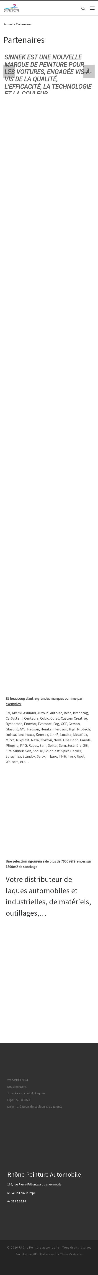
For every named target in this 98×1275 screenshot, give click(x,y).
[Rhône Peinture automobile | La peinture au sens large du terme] (11, 7)
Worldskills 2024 (17, 1080)
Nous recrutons (16, 1087)
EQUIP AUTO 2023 (18, 1100)
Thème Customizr (71, 1254)
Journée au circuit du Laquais (26, 1093)
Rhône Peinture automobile (39, 1247)
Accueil (8, 24)
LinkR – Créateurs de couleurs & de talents (34, 1107)
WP (35, 1254)
